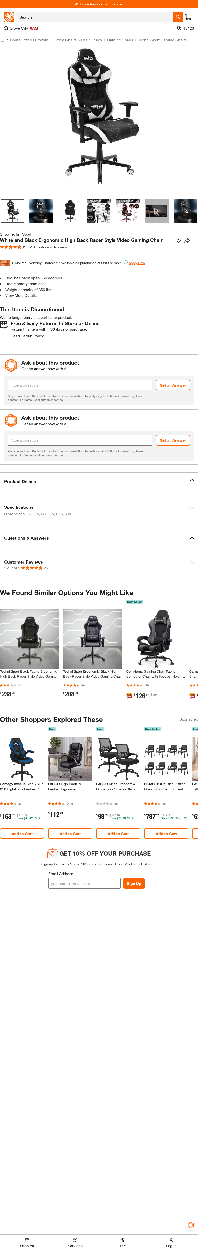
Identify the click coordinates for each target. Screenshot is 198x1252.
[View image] (12, 211)
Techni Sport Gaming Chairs (162, 39)
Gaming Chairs (120, 39)
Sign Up (134, 883)
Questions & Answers (51, 247)
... (2, 40)
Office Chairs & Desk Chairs (78, 39)
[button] (99, 481)
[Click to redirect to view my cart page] (188, 17)
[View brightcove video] (156, 211)
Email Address (60, 873)
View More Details (21, 295)
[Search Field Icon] (178, 17)
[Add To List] (179, 241)
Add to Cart (22, 833)
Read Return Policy (27, 336)
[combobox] (94, 17)
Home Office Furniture (29, 39)
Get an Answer (173, 385)
